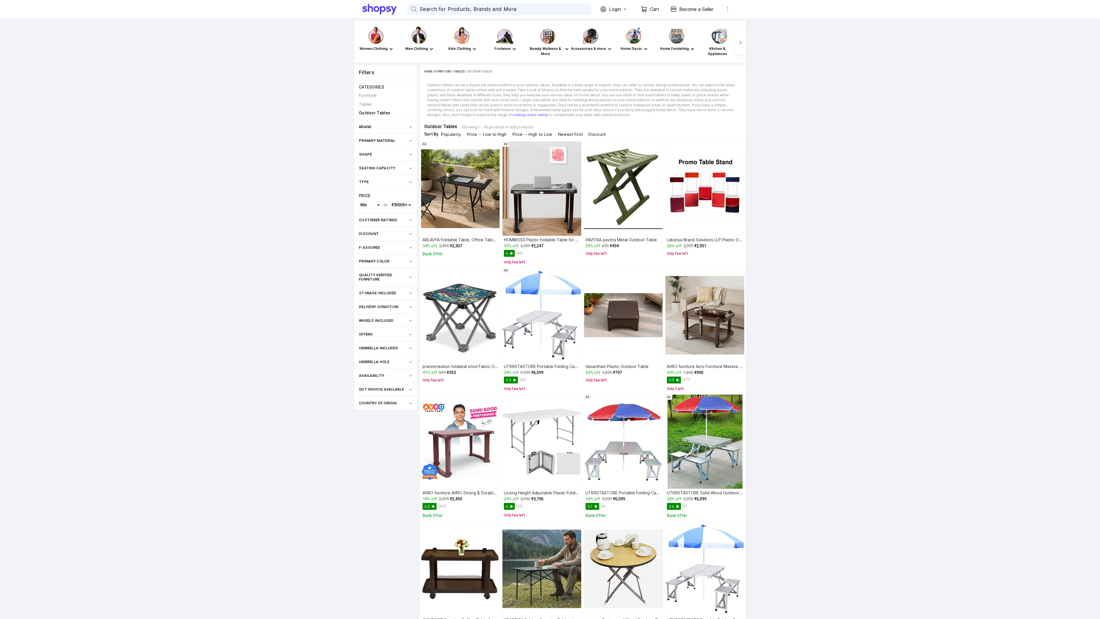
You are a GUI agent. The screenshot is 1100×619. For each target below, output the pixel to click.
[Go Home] (384, 9)
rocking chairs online (530, 115)
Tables (458, 71)
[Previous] (360, 42)
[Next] (740, 42)
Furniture (443, 71)
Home (428, 71)
